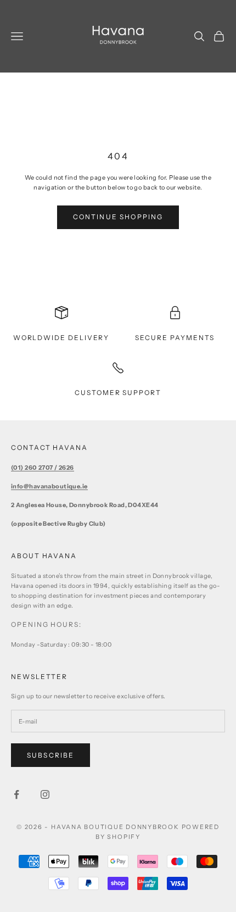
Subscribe (50, 755)
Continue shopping (118, 217)
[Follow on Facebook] (16, 794)
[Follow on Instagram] (45, 794)
